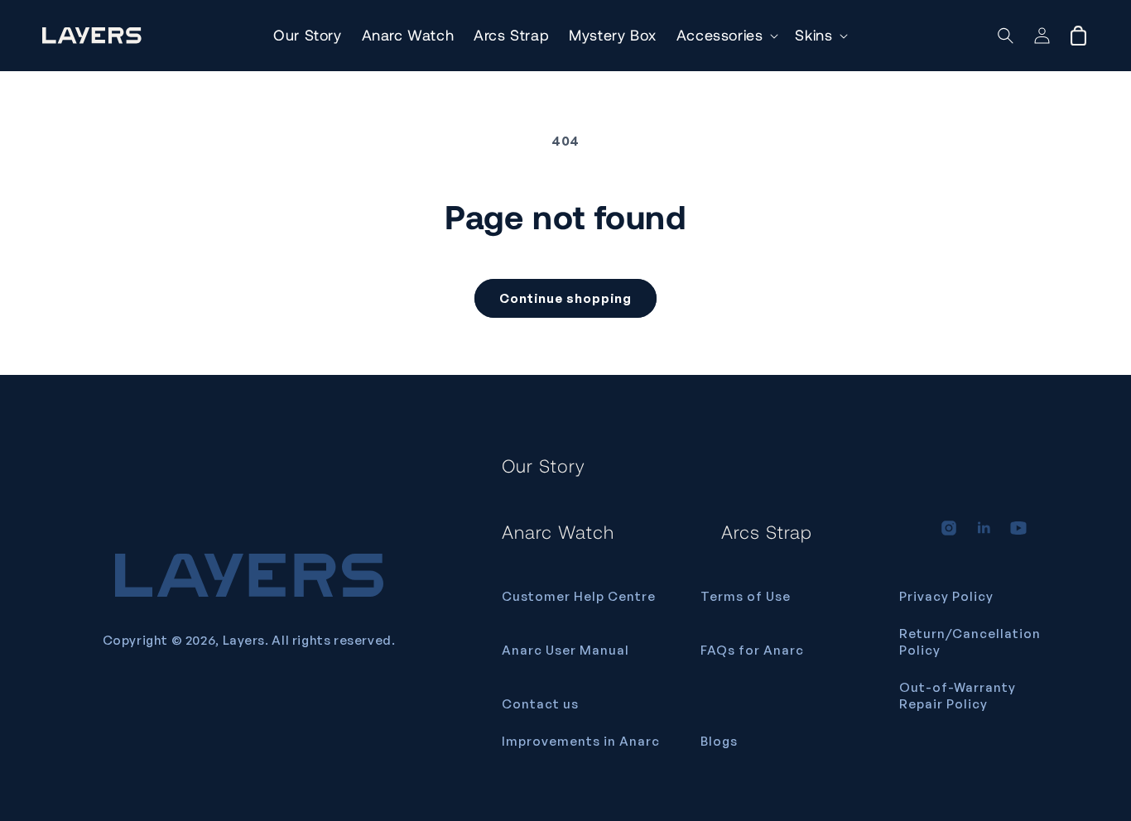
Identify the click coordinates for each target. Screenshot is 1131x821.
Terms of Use (745, 596)
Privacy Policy (946, 596)
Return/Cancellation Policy (970, 642)
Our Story (543, 465)
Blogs (719, 741)
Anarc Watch (558, 531)
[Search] (1005, 35)
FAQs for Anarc (752, 650)
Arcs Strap (766, 531)
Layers (244, 640)
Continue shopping (565, 298)
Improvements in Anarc (581, 741)
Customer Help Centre (579, 596)
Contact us (540, 704)
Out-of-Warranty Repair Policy (957, 695)
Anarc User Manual (565, 650)
